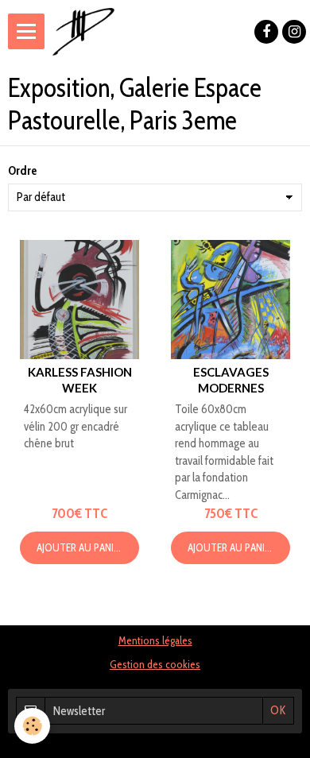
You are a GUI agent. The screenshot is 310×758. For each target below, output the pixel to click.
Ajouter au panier (80, 547)
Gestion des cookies (155, 664)
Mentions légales (155, 640)
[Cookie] (32, 726)
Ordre (22, 171)
